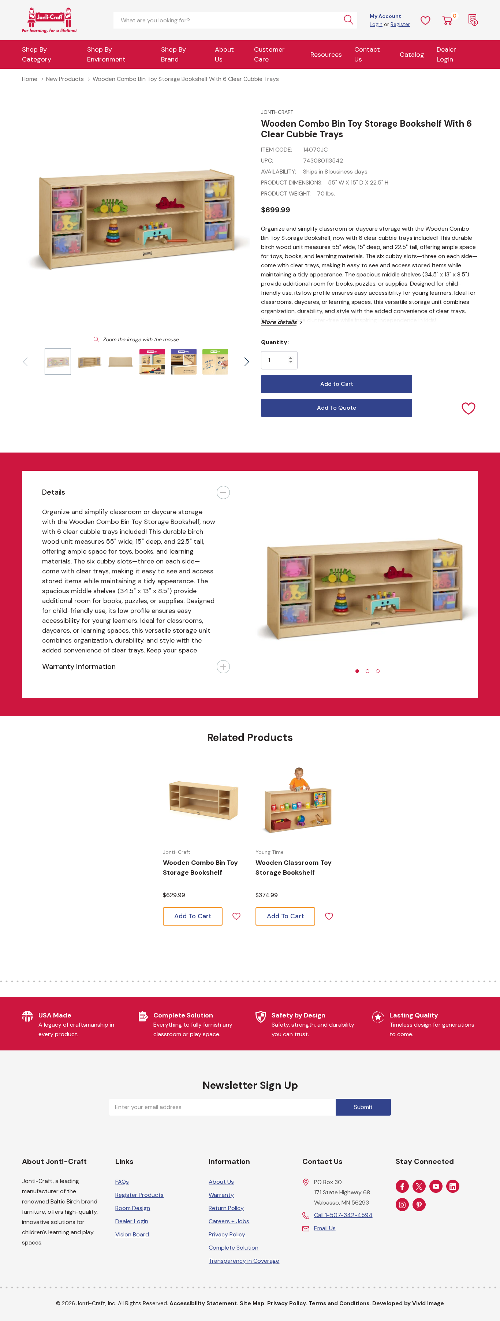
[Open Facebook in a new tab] (402, 1186)
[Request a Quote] (473, 20)
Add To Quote (336, 408)
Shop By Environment (106, 54)
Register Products (139, 1195)
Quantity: (275, 342)
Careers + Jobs (229, 1221)
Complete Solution (233, 1247)
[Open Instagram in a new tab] (402, 1205)
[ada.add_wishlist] (236, 915)
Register (400, 24)
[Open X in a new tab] (419, 1186)
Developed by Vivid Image (408, 1303)
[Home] (62, 20)
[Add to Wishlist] (469, 408)
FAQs (122, 1182)
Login (376, 24)
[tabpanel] (364, 584)
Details (53, 492)
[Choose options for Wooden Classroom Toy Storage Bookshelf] (296, 800)
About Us (224, 54)
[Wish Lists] (426, 20)
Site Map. (253, 1303)
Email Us (325, 1228)
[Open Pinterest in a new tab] (419, 1205)
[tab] (357, 671)
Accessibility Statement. (203, 1303)
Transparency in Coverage (244, 1261)
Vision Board (132, 1234)
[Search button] (348, 20)
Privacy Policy (227, 1234)
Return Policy (226, 1208)
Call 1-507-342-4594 (343, 1215)
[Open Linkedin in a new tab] (453, 1186)
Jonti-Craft (277, 112)
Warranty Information (79, 666)
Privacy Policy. (287, 1303)
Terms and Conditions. (340, 1303)
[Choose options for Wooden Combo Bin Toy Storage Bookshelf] (204, 800)
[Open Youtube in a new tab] (436, 1186)
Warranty (221, 1195)
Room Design (132, 1208)
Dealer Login (131, 1221)
